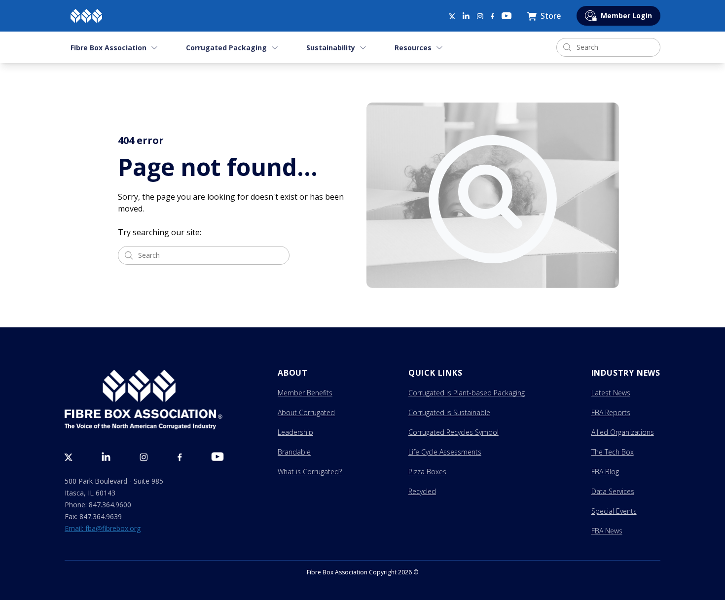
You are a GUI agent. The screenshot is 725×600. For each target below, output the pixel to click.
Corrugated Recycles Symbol (453, 432)
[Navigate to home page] (86, 16)
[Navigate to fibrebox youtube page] (506, 15)
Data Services (612, 491)
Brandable (294, 452)
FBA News (606, 530)
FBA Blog (605, 471)
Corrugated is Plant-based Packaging (466, 392)
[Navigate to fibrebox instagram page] (480, 16)
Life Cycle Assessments (444, 452)
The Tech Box (612, 452)
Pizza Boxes (427, 471)
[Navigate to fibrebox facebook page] (492, 16)
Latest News (610, 392)
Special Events (614, 511)
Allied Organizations (622, 432)
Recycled (422, 491)
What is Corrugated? (310, 471)
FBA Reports (610, 412)
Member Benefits (305, 392)
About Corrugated (306, 412)
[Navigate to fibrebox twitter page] (451, 15)
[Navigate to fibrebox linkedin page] (466, 15)
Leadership (295, 432)
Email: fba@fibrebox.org (103, 528)
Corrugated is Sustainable (449, 412)
